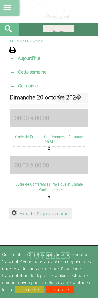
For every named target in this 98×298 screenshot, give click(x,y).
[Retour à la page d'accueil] (49, 11)
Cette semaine (32, 72)
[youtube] (58, 28)
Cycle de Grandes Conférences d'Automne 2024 (49, 139)
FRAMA (16, 40)
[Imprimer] (14, 50)
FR (27, 40)
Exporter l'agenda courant (45, 213)
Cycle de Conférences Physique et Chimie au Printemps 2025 (49, 186)
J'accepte (29, 290)
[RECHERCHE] (10, 29)
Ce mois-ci (28, 86)
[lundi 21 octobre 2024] (80, 98)
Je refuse (60, 290)
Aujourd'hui (29, 58)
